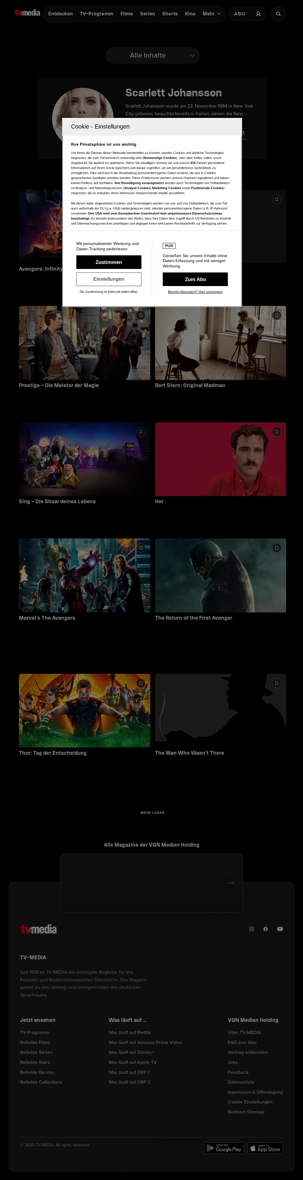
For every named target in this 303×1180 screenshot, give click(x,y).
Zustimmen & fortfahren (108, 262)
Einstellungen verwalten (108, 279)
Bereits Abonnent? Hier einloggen (195, 292)
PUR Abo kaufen (195, 279)
